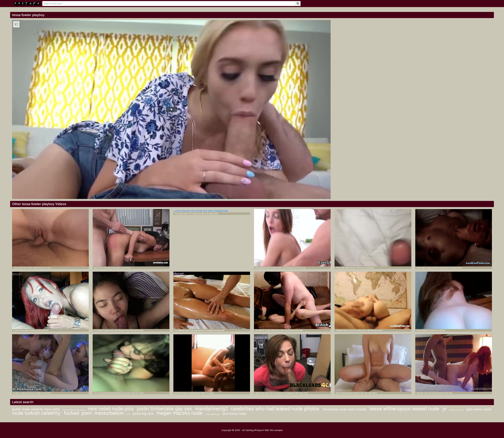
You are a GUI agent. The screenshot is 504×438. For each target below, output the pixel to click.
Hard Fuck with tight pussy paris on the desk (112, 268)
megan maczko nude (180, 413)
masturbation (109, 413)
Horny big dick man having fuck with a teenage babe (196, 214)
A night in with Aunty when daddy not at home (32, 393)
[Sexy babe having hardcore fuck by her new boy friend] (453, 237)
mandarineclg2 (211, 409)
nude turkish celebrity (37, 413)
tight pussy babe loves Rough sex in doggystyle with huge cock (281, 393)
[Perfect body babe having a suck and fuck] (50, 300)
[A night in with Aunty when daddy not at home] (50, 363)
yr (444, 409)
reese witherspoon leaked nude (404, 409)
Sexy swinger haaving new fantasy (431, 330)
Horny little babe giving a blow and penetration (355, 268)
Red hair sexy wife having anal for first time (434, 393)
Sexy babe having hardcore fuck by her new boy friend (439, 268)
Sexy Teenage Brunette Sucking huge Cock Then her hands (119, 393)
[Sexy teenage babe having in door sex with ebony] (373, 363)
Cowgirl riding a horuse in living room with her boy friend (359, 330)
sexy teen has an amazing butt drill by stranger (194, 393)
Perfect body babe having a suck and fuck (30, 330)
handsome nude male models (345, 409)
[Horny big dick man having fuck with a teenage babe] (211, 210)
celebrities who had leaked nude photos (276, 409)
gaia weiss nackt (479, 409)
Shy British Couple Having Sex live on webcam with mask (279, 330)
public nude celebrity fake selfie (36, 409)
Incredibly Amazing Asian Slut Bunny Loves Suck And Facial (118, 330)
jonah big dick (143, 413)
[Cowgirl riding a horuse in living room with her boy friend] (373, 300)
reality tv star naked (456, 410)
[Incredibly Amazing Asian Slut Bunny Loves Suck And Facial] (131, 300)
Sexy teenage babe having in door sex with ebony (356, 393)
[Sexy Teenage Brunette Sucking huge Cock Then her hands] (131, 363)
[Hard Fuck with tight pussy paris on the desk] (131, 237)
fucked (71, 413)
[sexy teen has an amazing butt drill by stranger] (211, 363)
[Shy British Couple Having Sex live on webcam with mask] (292, 300)
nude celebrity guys (213, 414)
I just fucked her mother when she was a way (32, 268)
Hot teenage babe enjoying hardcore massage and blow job (199, 330)
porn (87, 413)
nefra (128, 414)
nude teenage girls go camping (74, 410)
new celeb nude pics (111, 409)
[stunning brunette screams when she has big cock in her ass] (292, 237)
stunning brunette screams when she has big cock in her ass (280, 268)
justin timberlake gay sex (165, 409)
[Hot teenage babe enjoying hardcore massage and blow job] (211, 300)
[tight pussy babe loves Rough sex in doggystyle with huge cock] (292, 363)
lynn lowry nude (234, 413)
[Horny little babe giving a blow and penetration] (373, 237)
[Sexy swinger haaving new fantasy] (453, 300)
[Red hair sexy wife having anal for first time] (453, 363)
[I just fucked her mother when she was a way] (50, 237)
